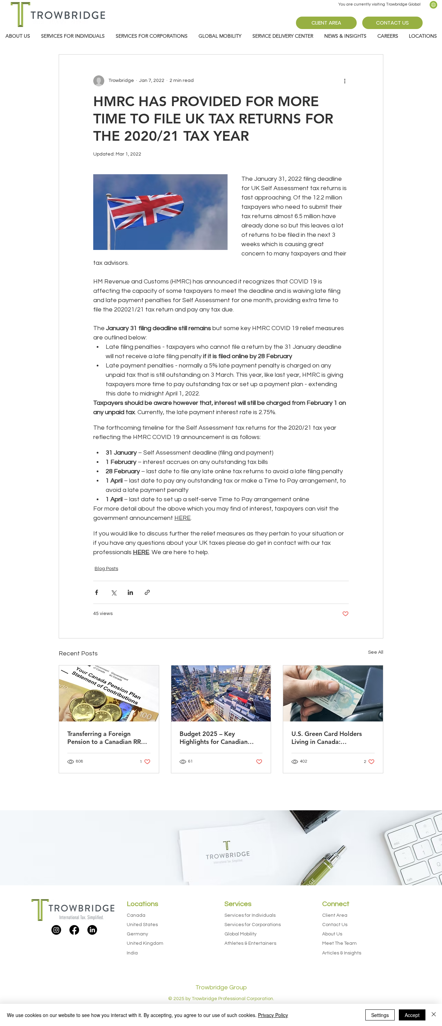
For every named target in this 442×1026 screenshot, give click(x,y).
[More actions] (344, 81)
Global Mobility (240, 934)
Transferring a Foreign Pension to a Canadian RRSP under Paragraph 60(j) (107, 738)
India (132, 953)
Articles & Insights (341, 953)
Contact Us (334, 924)
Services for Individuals (250, 915)
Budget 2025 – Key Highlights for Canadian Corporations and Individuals (221, 738)
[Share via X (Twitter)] (113, 592)
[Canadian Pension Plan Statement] (109, 693)
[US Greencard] (333, 693)
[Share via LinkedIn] (130, 592)
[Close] (434, 1014)
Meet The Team (339, 943)
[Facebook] (74, 930)
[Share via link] (147, 592)
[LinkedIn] (92, 930)
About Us (332, 934)
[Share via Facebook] (96, 592)
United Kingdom (145, 943)
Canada (136, 915)
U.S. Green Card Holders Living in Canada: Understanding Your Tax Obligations (326, 738)
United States (142, 924)
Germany (137, 934)
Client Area (334, 915)
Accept (412, 1014)
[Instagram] (56, 930)
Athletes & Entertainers (250, 943)
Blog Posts (106, 568)
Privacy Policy (273, 1014)
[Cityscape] (221, 693)
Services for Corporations (252, 924)
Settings (380, 1014)
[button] (345, 36)
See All (375, 652)
